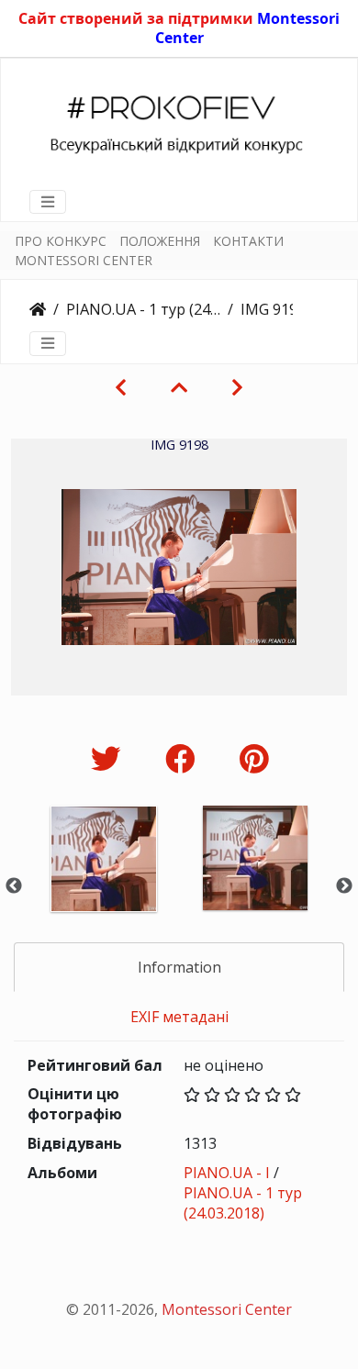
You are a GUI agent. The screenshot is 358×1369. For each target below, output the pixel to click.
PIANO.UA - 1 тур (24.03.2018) (143, 309)
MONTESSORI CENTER (83, 260)
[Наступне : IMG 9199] (237, 387)
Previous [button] (14, 886)
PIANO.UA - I (227, 1173)
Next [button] (344, 886)
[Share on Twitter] (110, 758)
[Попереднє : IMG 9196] (121, 387)
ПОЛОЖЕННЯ (159, 241)
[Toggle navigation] (47, 202)
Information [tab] (179, 967)
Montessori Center (227, 1309)
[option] (103, 883)
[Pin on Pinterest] (253, 758)
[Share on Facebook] (184, 758)
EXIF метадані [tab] (179, 1017)
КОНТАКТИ (248, 241)
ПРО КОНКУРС (60, 241)
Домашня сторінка (37, 309)
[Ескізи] (179, 387)
